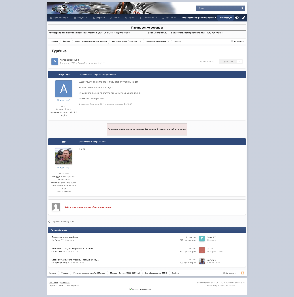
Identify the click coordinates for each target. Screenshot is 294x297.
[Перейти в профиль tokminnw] (202, 261)
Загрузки (100, 17)
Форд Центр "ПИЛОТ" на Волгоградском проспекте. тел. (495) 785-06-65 (185, 32)
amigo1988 (73, 59)
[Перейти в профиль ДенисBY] (202, 238)
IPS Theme (53, 282)
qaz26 (210, 248)
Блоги (116, 17)
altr (64, 141)
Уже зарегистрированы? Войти (198, 17)
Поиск (131, 17)
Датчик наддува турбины (64, 237)
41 (64, 106)
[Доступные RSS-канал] (242, 273)
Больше (169, 17)
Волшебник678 (62, 262)
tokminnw (211, 260)
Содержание (59, 17)
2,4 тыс (65, 173)
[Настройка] (237, 18)
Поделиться (208, 61)
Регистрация (225, 17)
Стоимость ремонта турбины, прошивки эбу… (75, 259)
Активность (149, 17)
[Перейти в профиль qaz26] (202, 250)
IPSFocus (65, 282)
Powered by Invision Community (221, 285)
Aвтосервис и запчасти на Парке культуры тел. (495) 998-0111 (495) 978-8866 (89, 32)
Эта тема (232, 8)
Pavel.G (58, 251)
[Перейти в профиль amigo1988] (54, 61)
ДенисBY (59, 240)
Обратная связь (56, 285)
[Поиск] (242, 8)
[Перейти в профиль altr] (63, 156)
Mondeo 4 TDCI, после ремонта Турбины (72, 248)
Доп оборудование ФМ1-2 (91, 63)
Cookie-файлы (72, 285)
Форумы (80, 17)
